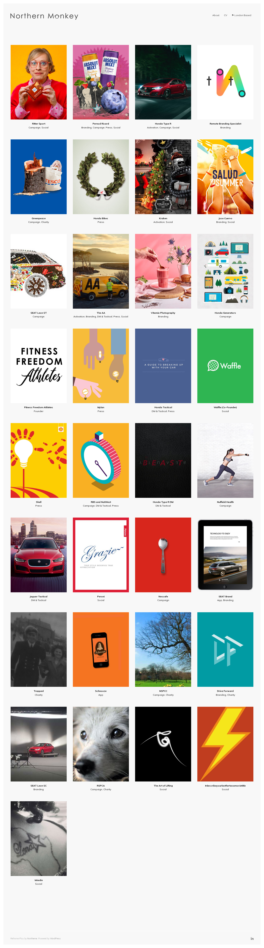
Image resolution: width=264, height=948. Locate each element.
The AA (101, 312)
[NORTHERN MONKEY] (44, 16)
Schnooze (100, 691)
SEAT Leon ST (39, 312)
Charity (45, 222)
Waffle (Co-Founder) (225, 407)
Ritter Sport (38, 123)
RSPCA (101, 785)
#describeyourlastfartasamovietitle (225, 785)
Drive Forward (225, 691)
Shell (38, 502)
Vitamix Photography (163, 312)
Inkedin (39, 880)
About (215, 15)
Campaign (34, 127)
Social (45, 127)
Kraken (163, 218)
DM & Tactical (104, 316)
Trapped (39, 691)
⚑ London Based (241, 15)
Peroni (101, 596)
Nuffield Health (225, 502)
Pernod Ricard (101, 123)
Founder (38, 411)
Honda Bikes (101, 218)
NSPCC (163, 691)
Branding (86, 127)
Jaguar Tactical (38, 596)
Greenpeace (39, 218)
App (219, 600)
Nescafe (163, 596)
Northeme (32, 938)
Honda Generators (225, 312)
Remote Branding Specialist (225, 123)
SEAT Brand (225, 596)
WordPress (55, 938)
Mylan (100, 407)
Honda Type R (163, 123)
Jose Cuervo (225, 218)
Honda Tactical (163, 407)
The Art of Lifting (163, 785)
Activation (152, 127)
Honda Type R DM (163, 502)
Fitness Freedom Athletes (38, 407)
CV (225, 15)
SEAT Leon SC (39, 785)
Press (109, 127)
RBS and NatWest (101, 502)
